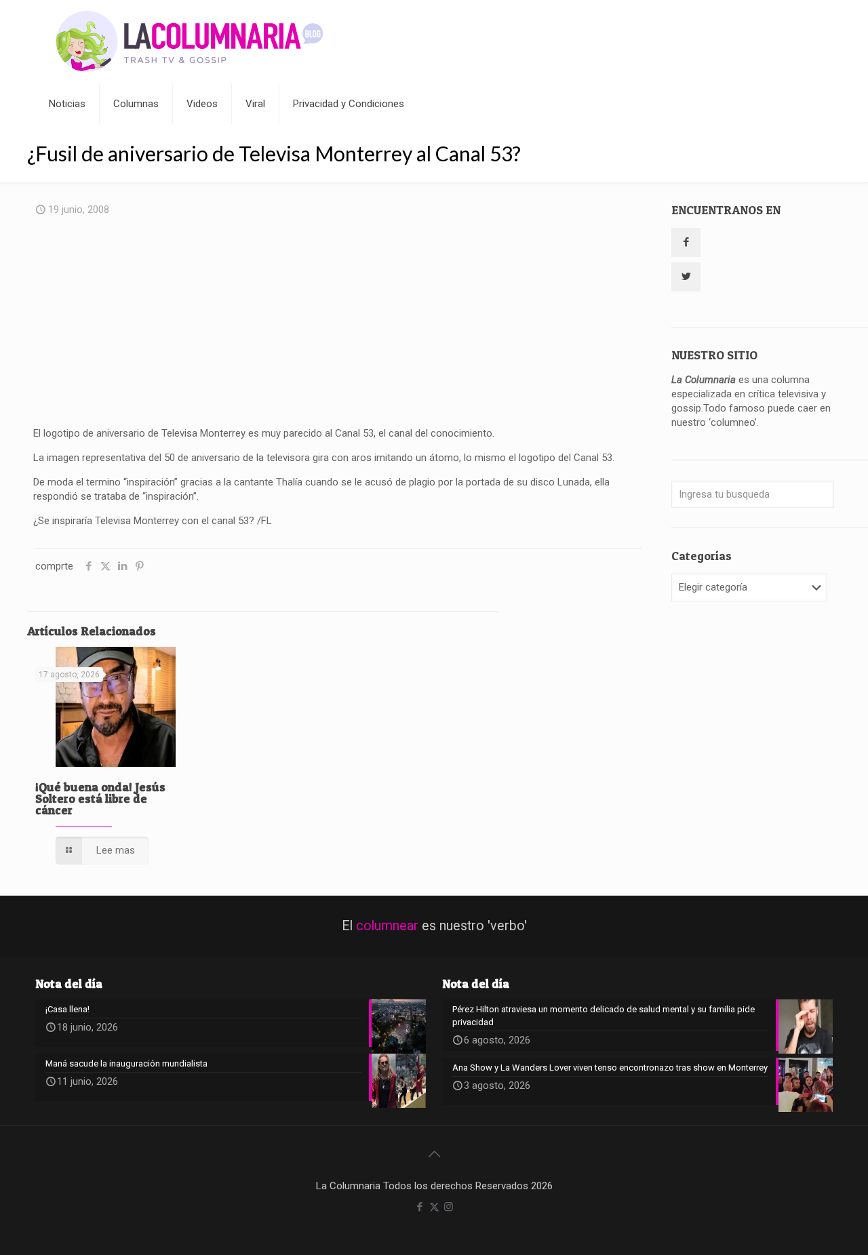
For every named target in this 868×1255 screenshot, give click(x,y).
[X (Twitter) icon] (434, 1207)
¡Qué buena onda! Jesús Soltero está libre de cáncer (100, 798)
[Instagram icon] (448, 1207)
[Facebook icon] (420, 1207)
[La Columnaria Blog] (190, 41)
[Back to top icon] (434, 1154)
